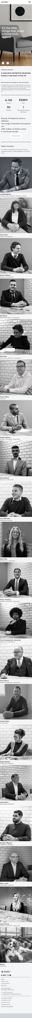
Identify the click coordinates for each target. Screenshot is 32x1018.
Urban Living (4, 981)
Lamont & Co (6, 1002)
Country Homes (5, 983)
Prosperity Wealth (7, 998)
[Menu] (29, 2)
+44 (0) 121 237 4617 (7, 992)
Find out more (16, 136)
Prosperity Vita (6, 1004)
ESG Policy (4, 985)
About (2, 979)
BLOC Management (7, 1006)
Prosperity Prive (6, 1000)
